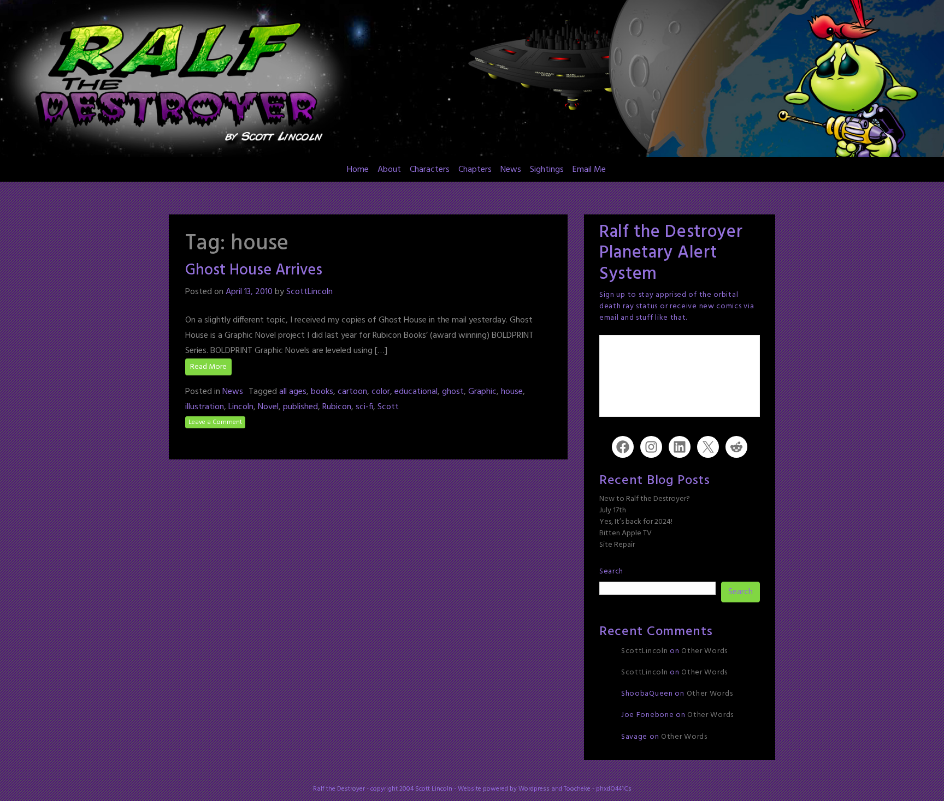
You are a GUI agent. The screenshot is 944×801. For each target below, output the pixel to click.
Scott (388, 407)
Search (611, 571)
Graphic (482, 392)
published (300, 407)
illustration (204, 407)
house (512, 392)
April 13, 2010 (249, 292)
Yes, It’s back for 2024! (635, 522)
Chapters (475, 170)
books (322, 392)
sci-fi (364, 407)
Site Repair (617, 545)
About (389, 170)
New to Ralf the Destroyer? (644, 499)
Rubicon (336, 407)
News (510, 170)
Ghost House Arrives (253, 270)
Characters (430, 170)
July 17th (612, 510)
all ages (292, 392)
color (380, 392)
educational (416, 392)
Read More (208, 367)
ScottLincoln (309, 292)
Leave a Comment (215, 422)
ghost (453, 392)
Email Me (589, 170)
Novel (268, 407)
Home (358, 170)
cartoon (352, 392)
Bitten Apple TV (625, 533)
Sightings (547, 170)
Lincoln (240, 407)
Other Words (704, 651)
